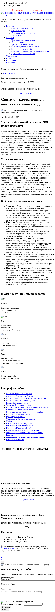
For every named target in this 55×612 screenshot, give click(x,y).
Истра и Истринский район (18, 414)
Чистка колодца (18, 35)
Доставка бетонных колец (22, 44)
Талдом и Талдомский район (18, 405)
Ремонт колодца (18, 31)
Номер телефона (9, 584)
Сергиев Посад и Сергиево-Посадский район (26, 398)
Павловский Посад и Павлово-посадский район (27, 407)
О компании (11, 56)
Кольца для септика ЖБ (21, 49)
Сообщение (6, 589)
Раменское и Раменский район (19, 426)
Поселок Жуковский (15, 439)
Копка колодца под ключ (22, 28)
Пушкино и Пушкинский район (20, 410)
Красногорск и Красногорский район (22, 430)
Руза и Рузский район (15, 417)
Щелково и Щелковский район (19, 428)
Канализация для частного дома (25, 47)
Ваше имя (6, 579)
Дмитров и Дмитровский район (20, 396)
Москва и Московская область (19, 394)
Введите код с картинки (12, 604)
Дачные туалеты (18, 42)
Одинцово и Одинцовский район (20, 419)
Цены (8, 58)
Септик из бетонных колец (23, 40)
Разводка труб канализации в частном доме (30, 51)
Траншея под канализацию (23, 54)
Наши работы (12, 60)
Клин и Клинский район (17, 403)
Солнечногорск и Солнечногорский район (24, 412)
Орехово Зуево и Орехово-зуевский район (24, 433)
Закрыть (5, 610)
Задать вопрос (27, 500)
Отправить (6, 607)
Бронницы (10, 435)
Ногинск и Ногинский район (19, 423)
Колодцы (10, 26)
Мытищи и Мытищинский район (20, 400)
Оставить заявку (27, 93)
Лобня (9, 421)
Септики (10, 37)
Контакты (10, 63)
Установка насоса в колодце (23, 33)
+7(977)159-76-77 (10, 73)
